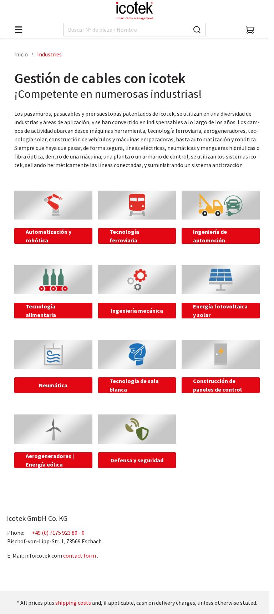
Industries (49, 54)
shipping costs (73, 602)
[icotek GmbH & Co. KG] (134, 10)
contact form (79, 555)
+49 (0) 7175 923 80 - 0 (58, 532)
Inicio (21, 54)
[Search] (197, 29)
